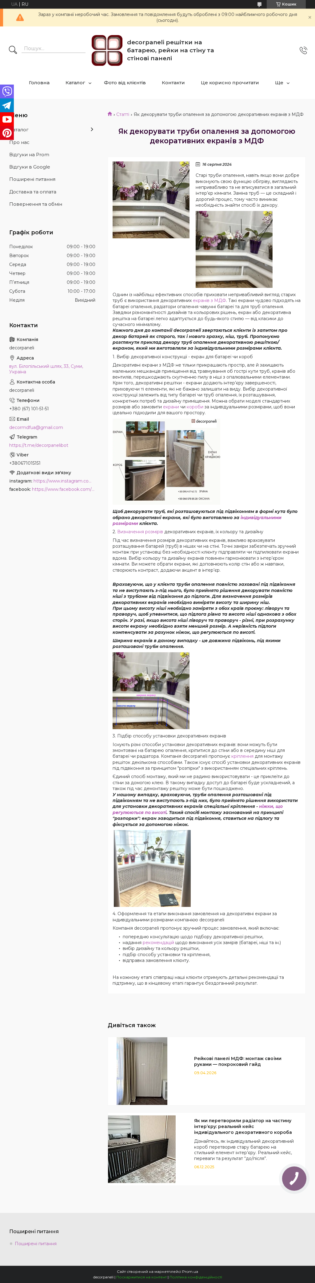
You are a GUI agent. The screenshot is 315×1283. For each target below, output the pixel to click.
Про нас (19, 142)
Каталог (75, 82)
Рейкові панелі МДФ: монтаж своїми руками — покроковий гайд (237, 1061)
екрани (171, 407)
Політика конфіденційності (195, 1277)
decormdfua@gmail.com (36, 427)
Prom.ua (190, 1271)
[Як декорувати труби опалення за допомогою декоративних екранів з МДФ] (151, 199)
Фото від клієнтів (125, 82)
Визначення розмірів (140, 531)
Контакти (173, 82)
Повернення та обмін (35, 204)
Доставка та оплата (32, 192)
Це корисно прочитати (230, 82)
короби (195, 407)
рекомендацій (158, 942)
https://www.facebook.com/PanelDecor (63, 489)
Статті (122, 114)
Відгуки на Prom (29, 154)
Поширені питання (32, 179)
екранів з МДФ (209, 300)
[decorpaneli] (107, 50)
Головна (39, 82)
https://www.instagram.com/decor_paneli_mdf (64, 481)
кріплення (242, 756)
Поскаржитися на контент (141, 1277)
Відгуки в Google (29, 167)
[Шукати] (13, 50)
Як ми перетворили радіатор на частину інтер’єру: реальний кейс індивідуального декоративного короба (243, 1126)
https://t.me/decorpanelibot (38, 445)
